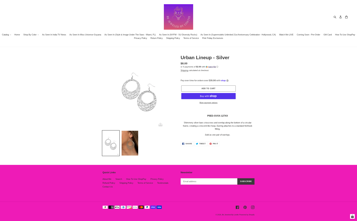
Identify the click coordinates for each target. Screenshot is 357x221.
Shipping (184, 70)
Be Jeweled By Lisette (230, 215)
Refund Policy (108, 183)
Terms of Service (145, 183)
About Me (106, 179)
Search (118, 179)
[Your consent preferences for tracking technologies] (352, 216)
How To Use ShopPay (136, 179)
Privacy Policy (157, 179)
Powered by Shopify (247, 215)
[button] (199, 66)
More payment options (209, 103)
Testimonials (162, 183)
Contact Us (107, 186)
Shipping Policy (126, 183)
